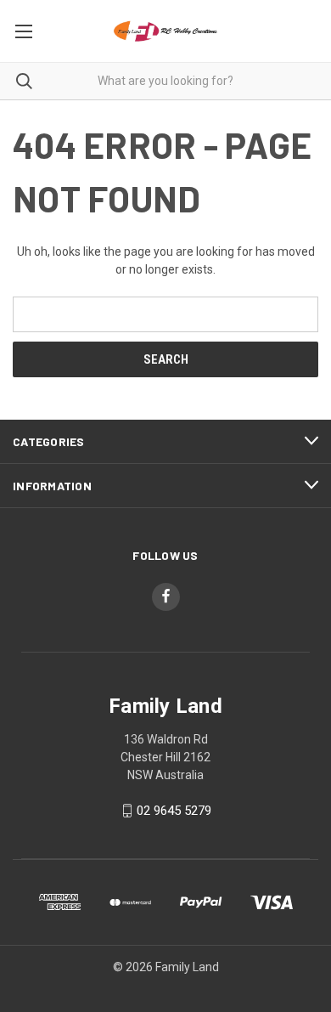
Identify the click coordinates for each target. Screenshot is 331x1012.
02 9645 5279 (174, 810)
